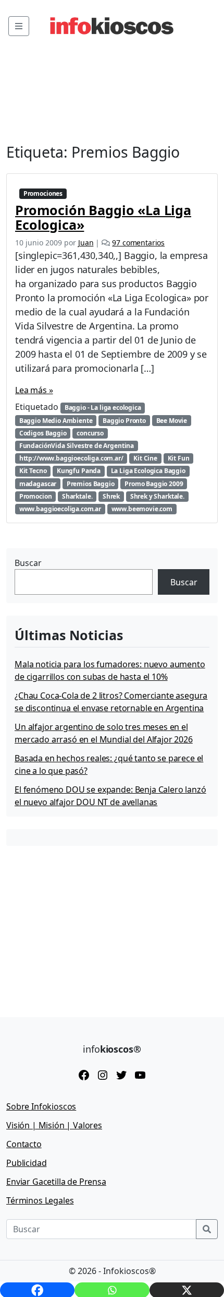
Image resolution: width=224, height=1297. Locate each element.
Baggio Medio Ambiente (56, 420)
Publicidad (26, 1163)
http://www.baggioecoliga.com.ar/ (71, 458)
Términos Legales (39, 1200)
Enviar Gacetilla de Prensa (56, 1181)
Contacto (24, 1144)
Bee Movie (172, 420)
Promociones (43, 193)
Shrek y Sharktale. (157, 496)
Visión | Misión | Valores (54, 1125)
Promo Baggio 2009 (154, 483)
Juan (85, 242)
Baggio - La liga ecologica (103, 407)
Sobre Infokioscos (41, 1106)
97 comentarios (138, 242)
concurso (90, 433)
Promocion (35, 496)
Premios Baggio (91, 483)
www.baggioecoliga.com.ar (60, 508)
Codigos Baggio (43, 433)
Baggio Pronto (124, 420)
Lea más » (34, 390)
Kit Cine (145, 458)
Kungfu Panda (79, 470)
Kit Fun (179, 458)
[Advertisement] (84, 923)
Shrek (111, 496)
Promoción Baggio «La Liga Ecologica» (103, 217)
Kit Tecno (33, 470)
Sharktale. (77, 496)
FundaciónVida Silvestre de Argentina (76, 445)
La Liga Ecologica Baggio (148, 470)
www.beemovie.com (141, 508)
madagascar (37, 483)
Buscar (28, 563)
